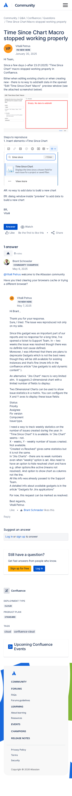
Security (15, 760)
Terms (14, 755)
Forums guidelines (20, 700)
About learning (18, 712)
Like (12, 510)
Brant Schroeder (22, 261)
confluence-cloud (24, 631)
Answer (10, 226)
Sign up (20, 536)
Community (25, 5)
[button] (36, 113)
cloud (7, 631)
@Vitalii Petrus (12, 274)
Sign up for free (19, 568)
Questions (49, 18)
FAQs (13, 694)
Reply (7, 516)
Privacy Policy (18, 749)
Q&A (22, 18)
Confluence (34, 18)
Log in (9, 536)
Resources (16, 718)
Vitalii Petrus (23, 46)
